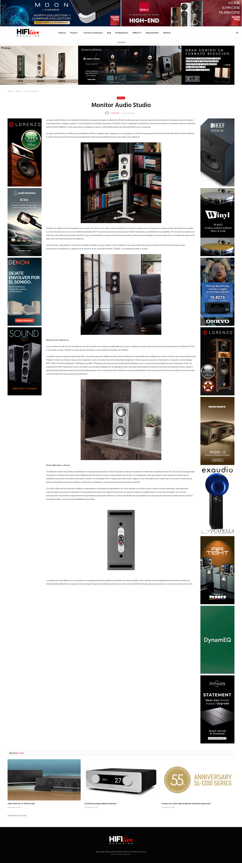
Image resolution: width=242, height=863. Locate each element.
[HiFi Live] (28, 32)
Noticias (62, 33)
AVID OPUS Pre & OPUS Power (21, 803)
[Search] (237, 33)
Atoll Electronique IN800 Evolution (100, 803)
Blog (109, 33)
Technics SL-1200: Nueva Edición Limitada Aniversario (186, 803)
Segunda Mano (152, 33)
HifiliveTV (136, 33)
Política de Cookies (130, 852)
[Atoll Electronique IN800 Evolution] (121, 779)
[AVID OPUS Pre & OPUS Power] (44, 779)
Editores (167, 33)
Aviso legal (100, 852)
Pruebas (73, 33)
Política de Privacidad (113, 852)
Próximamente (121, 33)
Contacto (142, 852)
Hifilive (115, 113)
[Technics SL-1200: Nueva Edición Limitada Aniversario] (197, 779)
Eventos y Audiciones (93, 33)
